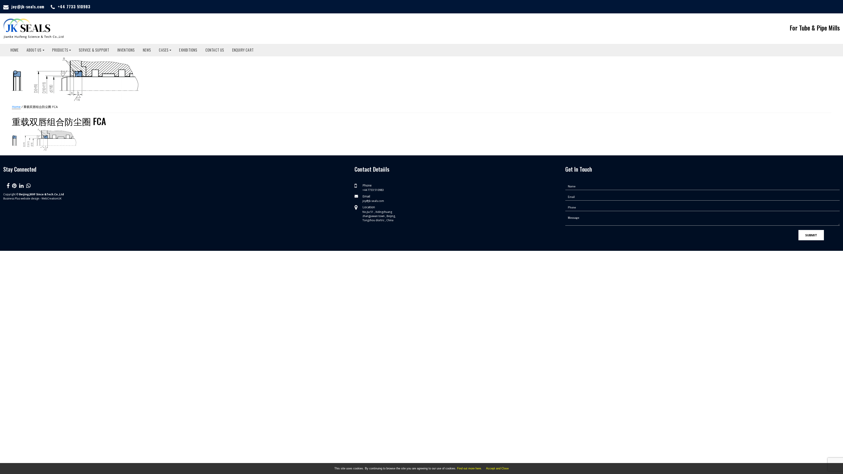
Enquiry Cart (243, 50)
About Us (34, 50)
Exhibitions (188, 50)
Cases (164, 50)
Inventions (126, 50)
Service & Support (94, 50)
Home (15, 50)
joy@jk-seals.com (27, 6)
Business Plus (11, 198)
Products (60, 50)
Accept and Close (497, 468)
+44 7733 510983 (74, 6)
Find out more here (469, 468)
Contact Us (214, 50)
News (147, 50)
